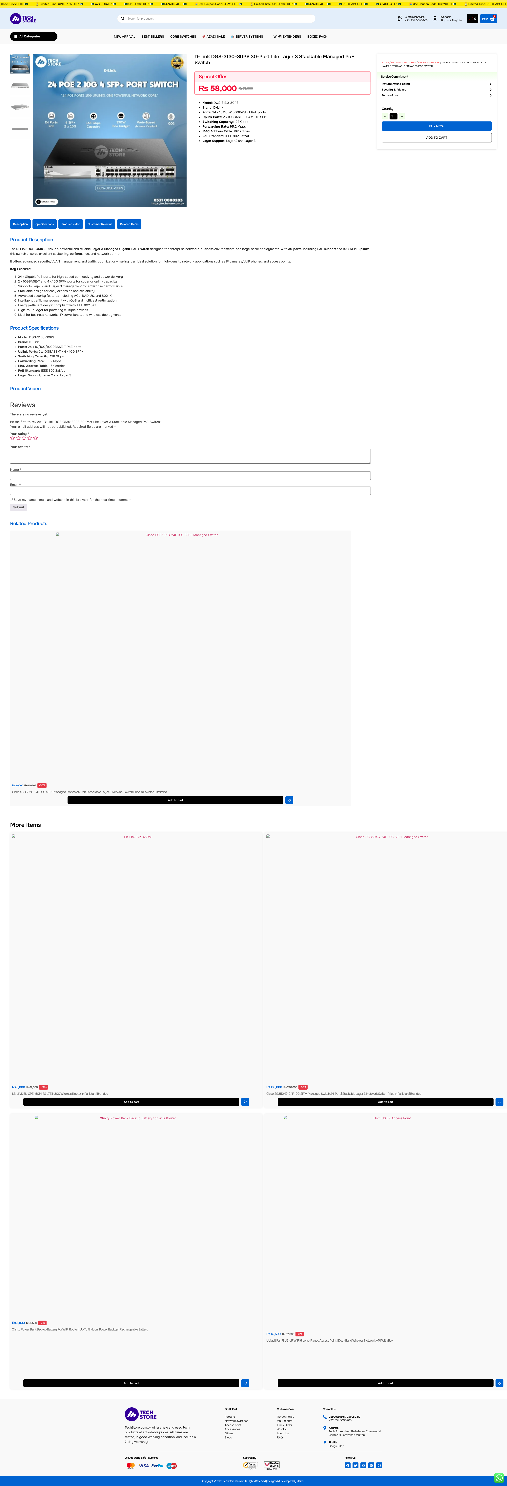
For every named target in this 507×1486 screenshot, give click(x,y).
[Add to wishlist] (290, 800)
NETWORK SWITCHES (403, 62)
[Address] (325, 1428)
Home (385, 62)
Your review (20, 446)
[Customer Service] (400, 19)
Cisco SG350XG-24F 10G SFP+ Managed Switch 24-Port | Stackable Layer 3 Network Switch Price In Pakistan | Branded (89, 792)
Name (15, 469)
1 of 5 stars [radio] (12, 438)
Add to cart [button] (175, 800)
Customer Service (414, 17)
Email (15, 484)
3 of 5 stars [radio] (24, 438)
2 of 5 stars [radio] (18, 438)
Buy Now (436, 126)
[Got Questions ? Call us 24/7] (325, 1417)
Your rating (19, 433)
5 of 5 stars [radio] (35, 438)
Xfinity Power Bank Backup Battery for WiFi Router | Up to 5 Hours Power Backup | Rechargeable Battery (80, 1329)
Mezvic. (300, 1481)
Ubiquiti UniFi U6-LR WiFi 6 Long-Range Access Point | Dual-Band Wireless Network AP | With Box (329, 1340)
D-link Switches (428, 62)
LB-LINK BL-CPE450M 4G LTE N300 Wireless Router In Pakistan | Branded (60, 1094)
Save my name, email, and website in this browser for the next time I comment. (73, 499)
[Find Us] (325, 1443)
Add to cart (436, 137)
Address (333, 1428)
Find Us (333, 1442)
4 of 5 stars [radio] (29, 438)
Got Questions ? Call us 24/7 (344, 1416)
